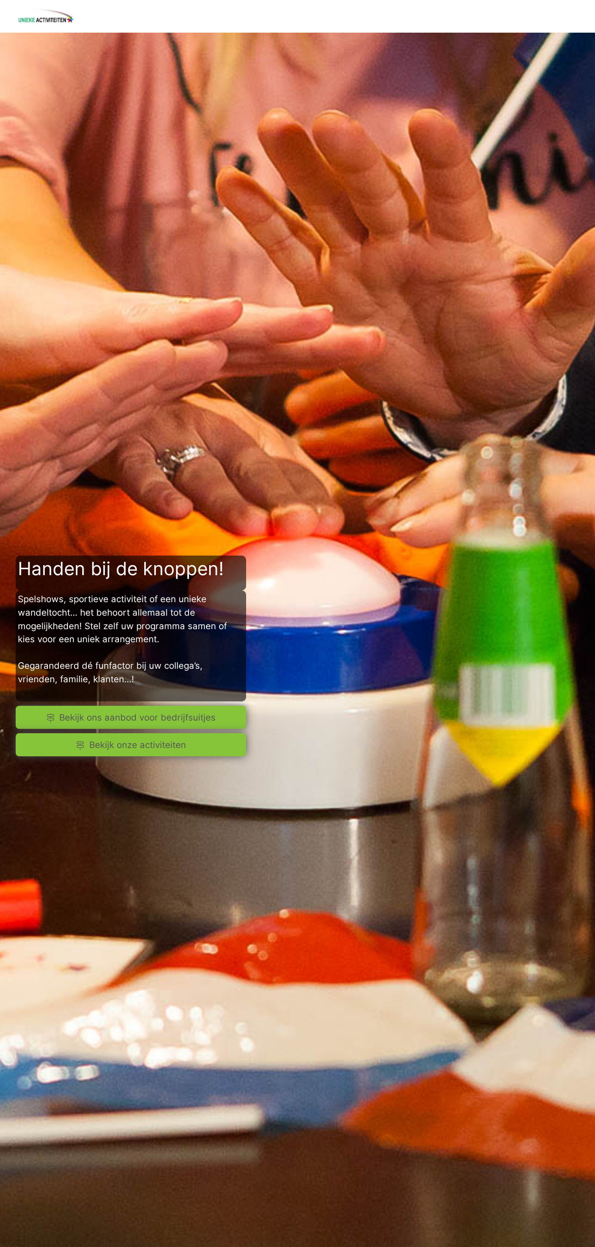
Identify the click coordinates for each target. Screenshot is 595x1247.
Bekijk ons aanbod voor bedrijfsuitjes (137, 717)
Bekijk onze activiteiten (137, 744)
